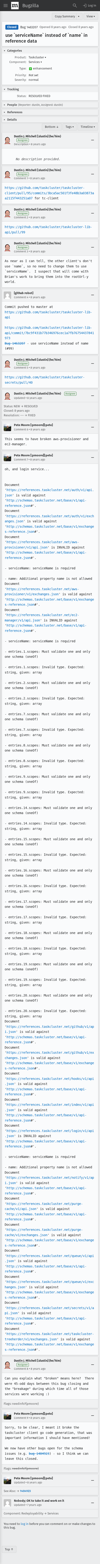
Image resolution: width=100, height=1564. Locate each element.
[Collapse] (92, 140)
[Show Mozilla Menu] (15, 5)
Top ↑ (9, 1549)
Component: (17, 62)
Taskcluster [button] (37, 57)
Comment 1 (21, 178)
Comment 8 (21, 1368)
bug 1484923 (39, 1453)
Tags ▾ (70, 127)
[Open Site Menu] (5, 5)
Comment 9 (21, 1418)
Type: (22, 68)
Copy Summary (65, 16)
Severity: (20, 79)
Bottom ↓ (52, 127)
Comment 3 (21, 251)
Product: (20, 57)
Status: (21, 96)
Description (21, 144)
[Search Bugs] (75, 5)
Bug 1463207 (29, 27)
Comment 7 (21, 459)
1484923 (25, 1491)
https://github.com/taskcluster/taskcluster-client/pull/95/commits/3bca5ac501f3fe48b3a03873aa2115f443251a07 (49, 193)
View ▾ (91, 16)
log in (25, 1524)
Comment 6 (21, 429)
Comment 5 (21, 367)
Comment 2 (21, 217)
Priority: (20, 75)
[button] (89, 5)
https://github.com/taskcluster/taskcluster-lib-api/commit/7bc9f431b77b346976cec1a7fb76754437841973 (49, 333)
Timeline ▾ (88, 127)
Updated (19, 398)
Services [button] (35, 62)
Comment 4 (21, 297)
